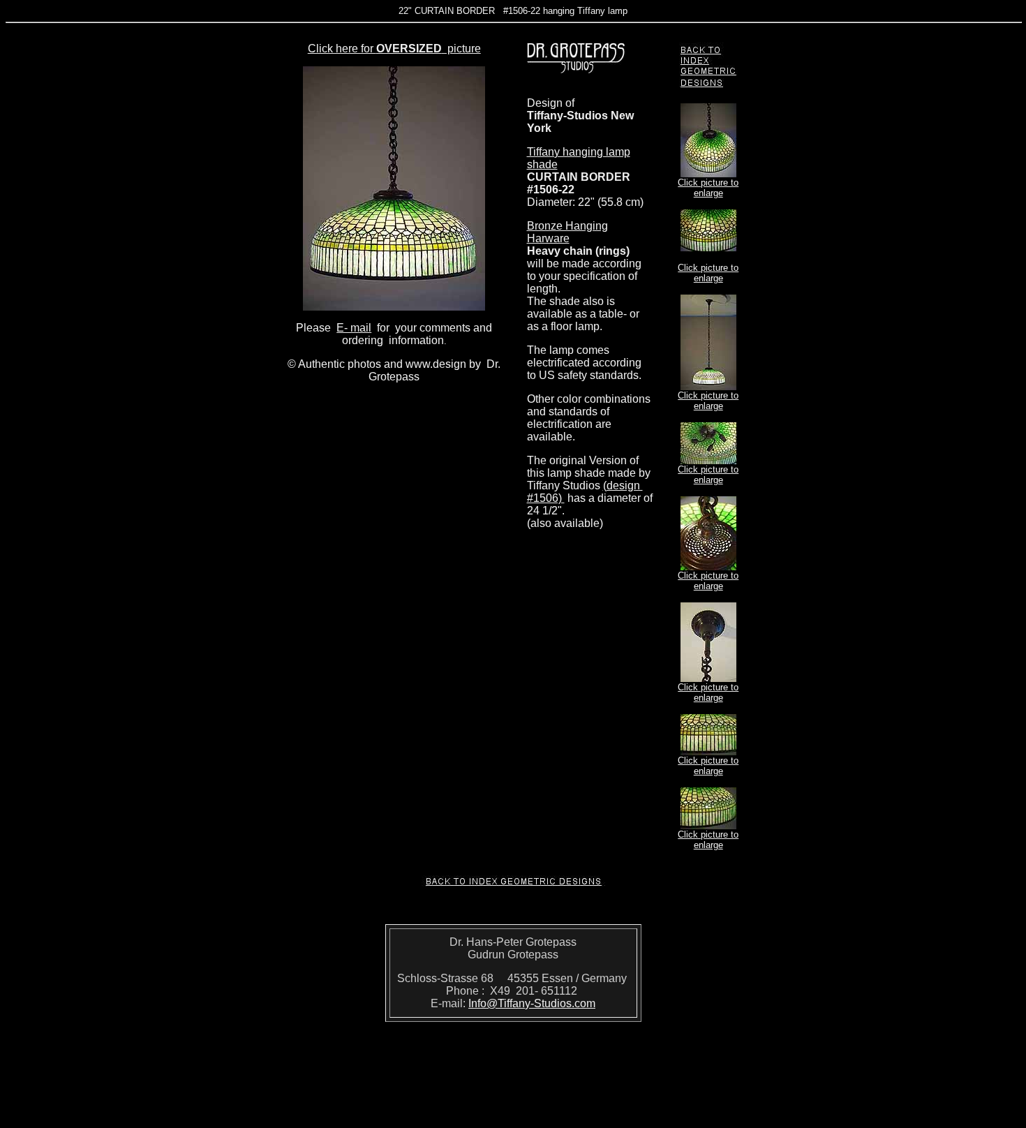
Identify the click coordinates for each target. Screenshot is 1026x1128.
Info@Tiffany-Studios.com (531, 1003)
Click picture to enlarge (708, 187)
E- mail (353, 328)
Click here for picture (394, 48)
